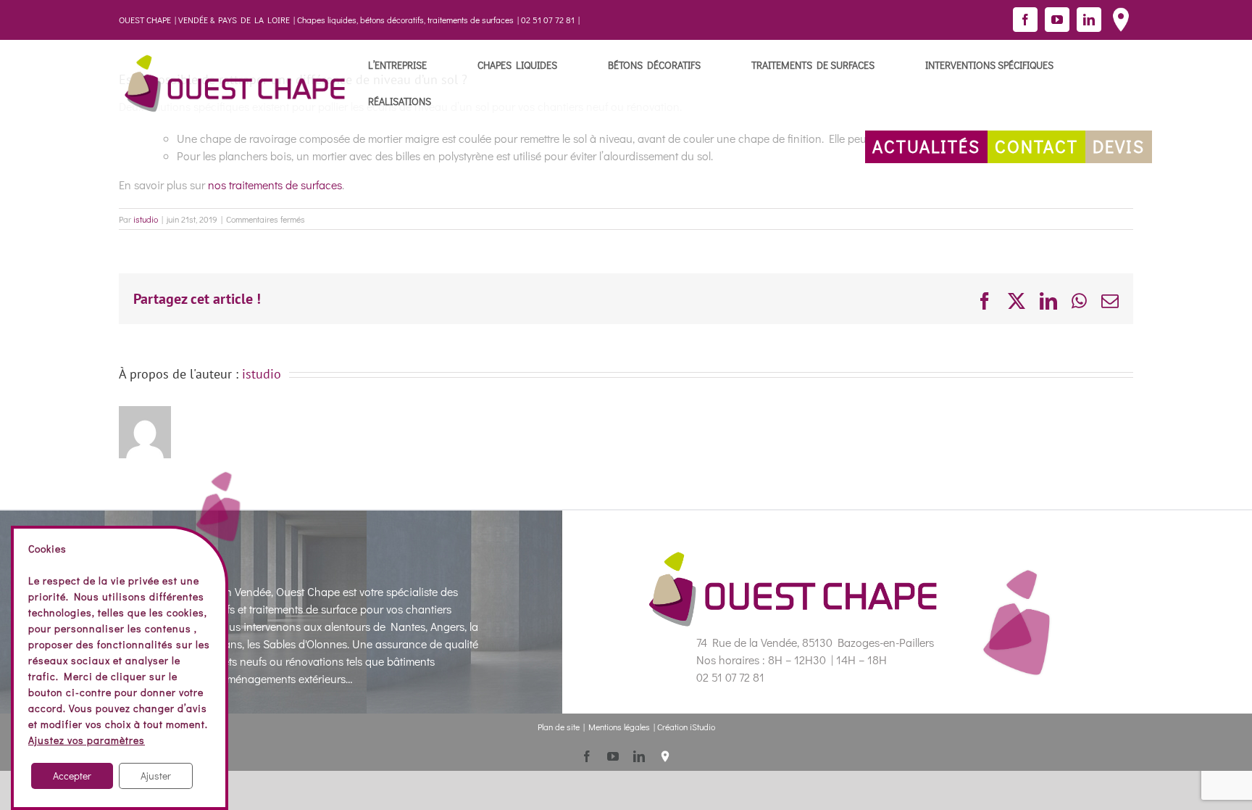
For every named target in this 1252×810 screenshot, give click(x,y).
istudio (145, 219)
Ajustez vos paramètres (86, 740)
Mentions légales (619, 726)
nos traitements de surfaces (275, 184)
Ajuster (156, 775)
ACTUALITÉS (926, 146)
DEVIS (1119, 146)
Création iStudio (686, 726)
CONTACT (1036, 146)
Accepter (72, 775)
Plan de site (559, 726)
